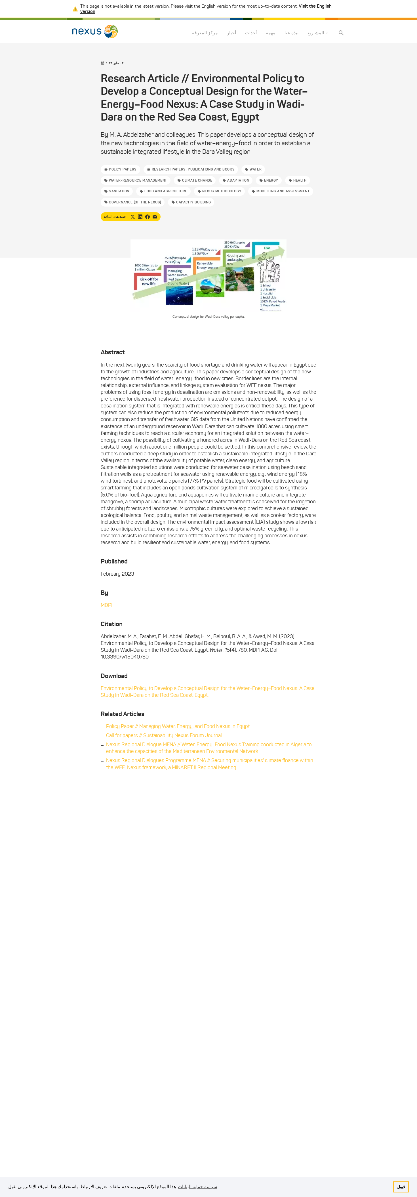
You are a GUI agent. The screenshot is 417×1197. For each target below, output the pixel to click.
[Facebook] (147, 216)
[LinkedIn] (140, 216)
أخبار (231, 33)
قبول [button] (401, 1187)
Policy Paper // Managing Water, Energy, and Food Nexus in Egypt (178, 726)
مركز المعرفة (205, 33)
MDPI (106, 605)
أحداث (251, 33)
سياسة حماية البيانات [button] (197, 1186)
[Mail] (155, 216)
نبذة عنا (291, 33)
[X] (132, 216)
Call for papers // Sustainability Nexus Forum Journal (164, 735)
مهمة (270, 33)
